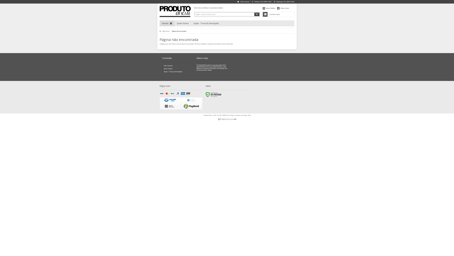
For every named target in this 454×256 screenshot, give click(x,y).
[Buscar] (256, 14)
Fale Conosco (244, 2)
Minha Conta (285, 8)
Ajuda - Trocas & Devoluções (173, 72)
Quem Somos (168, 69)
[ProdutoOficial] (175, 11)
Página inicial (165, 31)
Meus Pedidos (270, 8)
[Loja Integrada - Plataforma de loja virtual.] (227, 119)
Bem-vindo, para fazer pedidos (208, 8)
